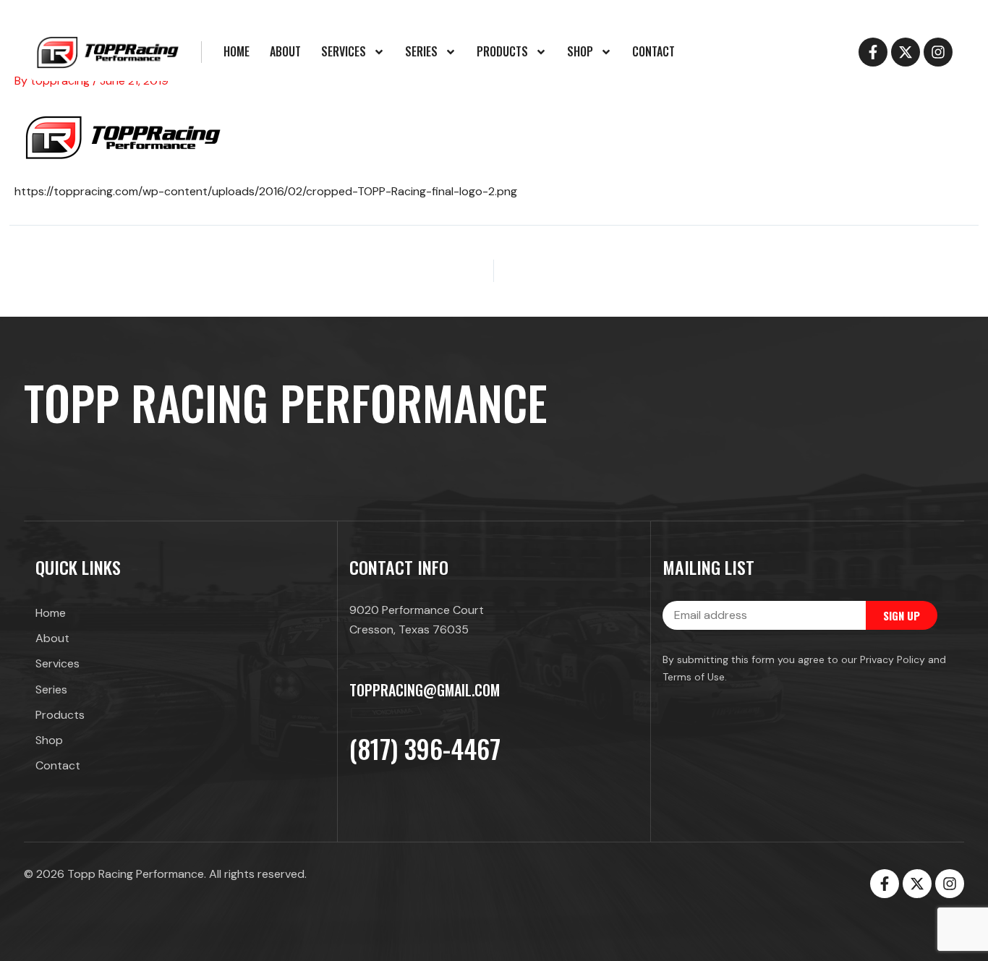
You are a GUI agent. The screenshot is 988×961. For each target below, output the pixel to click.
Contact (653, 51)
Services (343, 51)
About (285, 51)
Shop (580, 51)
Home (236, 51)
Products (502, 51)
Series (421, 51)
